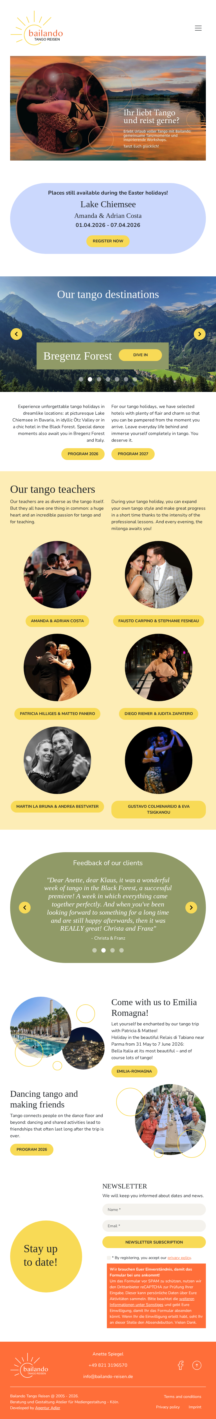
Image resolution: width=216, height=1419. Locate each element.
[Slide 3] (108, 379)
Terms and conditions (182, 1396)
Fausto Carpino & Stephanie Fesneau (158, 621)
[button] (154, 1242)
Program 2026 (83, 454)
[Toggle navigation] (198, 28)
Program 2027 (133, 454)
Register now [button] (108, 241)
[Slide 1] (90, 379)
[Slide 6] (135, 379)
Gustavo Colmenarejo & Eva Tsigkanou (159, 809)
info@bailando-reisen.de (108, 1376)
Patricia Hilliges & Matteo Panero (57, 713)
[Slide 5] (126, 379)
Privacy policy (168, 1407)
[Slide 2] (99, 379)
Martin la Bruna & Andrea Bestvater (57, 806)
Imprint (195, 1407)
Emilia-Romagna (134, 1063)
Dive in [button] (140, 355)
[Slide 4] (117, 379)
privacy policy (179, 1257)
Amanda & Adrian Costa (57, 621)
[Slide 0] (81, 379)
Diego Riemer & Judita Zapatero (159, 713)
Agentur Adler (47, 1408)
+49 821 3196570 (108, 1365)
